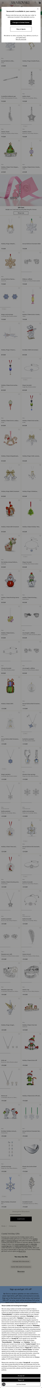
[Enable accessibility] (3, 1384)
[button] (37, 9)
